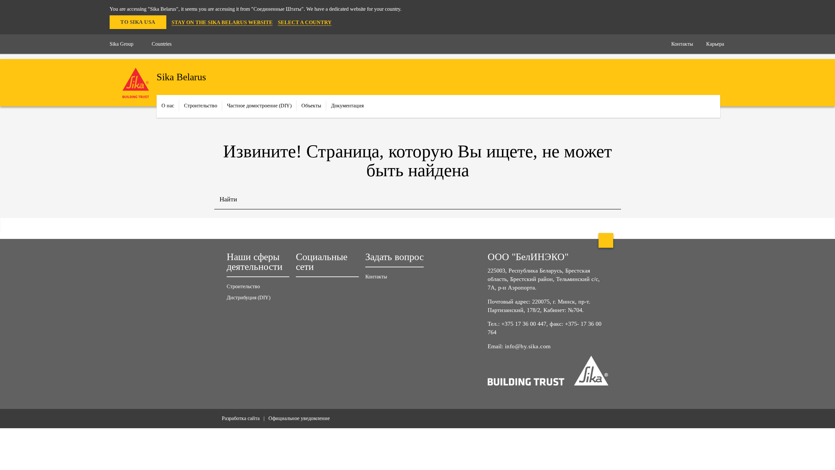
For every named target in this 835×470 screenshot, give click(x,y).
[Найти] (611, 200)
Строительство (243, 286)
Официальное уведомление (299, 418)
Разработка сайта (241, 418)
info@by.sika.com (528, 346)
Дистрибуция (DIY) (248, 297)
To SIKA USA (138, 22)
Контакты (376, 276)
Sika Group (121, 44)
